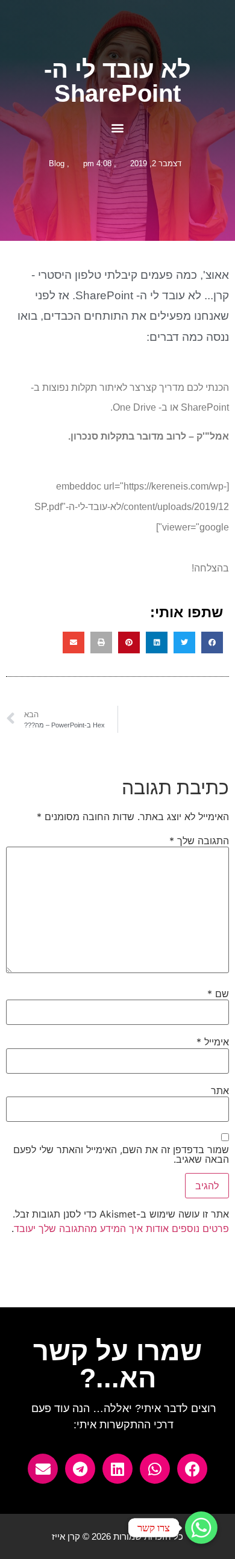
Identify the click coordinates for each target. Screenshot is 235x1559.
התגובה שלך (199, 840)
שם (218, 993)
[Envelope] (43, 1469)
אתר (220, 1090)
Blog (56, 163)
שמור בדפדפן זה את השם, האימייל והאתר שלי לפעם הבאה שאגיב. (121, 1154)
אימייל (212, 1042)
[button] (118, 127)
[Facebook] (192, 1469)
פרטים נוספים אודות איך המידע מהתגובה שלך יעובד (121, 1228)
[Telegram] (80, 1469)
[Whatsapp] (155, 1469)
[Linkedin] (117, 1469)
